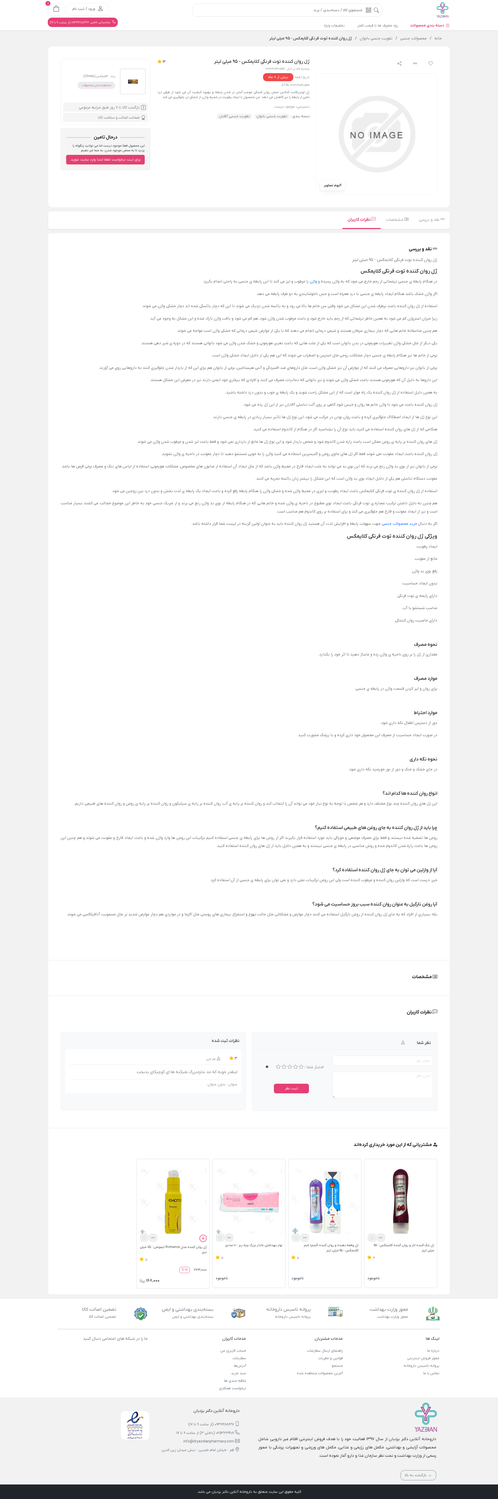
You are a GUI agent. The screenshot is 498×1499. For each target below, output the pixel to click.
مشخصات (395, 219)
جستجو (337, 1365)
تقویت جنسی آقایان (234, 116)
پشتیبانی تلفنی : (80, 22)
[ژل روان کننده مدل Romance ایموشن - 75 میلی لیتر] (173, 1202)
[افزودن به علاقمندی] (372, 1238)
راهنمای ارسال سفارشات (325, 1350)
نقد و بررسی (429, 219)
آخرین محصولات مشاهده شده (320, 1373)
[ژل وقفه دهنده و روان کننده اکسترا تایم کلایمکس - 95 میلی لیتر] (324, 1202)
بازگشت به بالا (416, 1475)
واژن (313, 281)
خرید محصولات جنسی (399, 523)
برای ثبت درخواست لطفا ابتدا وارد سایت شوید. (105, 159)
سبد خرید (238, 1373)
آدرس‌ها (240, 1365)
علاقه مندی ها (235, 1380)
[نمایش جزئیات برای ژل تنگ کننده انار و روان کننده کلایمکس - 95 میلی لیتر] (400, 1202)
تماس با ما (431, 1373)
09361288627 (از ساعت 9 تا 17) (211, 1424)
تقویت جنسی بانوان (271, 116)
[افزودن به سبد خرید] (203, 1239)
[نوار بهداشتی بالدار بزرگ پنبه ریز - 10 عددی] (249, 1202)
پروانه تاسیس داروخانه (421, 1365)
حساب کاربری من (233, 1350)
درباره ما (433, 1350)
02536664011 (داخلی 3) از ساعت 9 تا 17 (205, 1433)
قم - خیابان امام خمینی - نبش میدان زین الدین (197, 1450)
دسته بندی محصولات (427, 25)
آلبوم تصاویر (332, 185)
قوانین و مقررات (330, 1358)
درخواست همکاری (232, 1388)
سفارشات (239, 1358)
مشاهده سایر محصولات (96, 85)
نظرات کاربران (359, 219)
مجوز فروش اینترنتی (423, 1358)
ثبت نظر (291, 1088)
